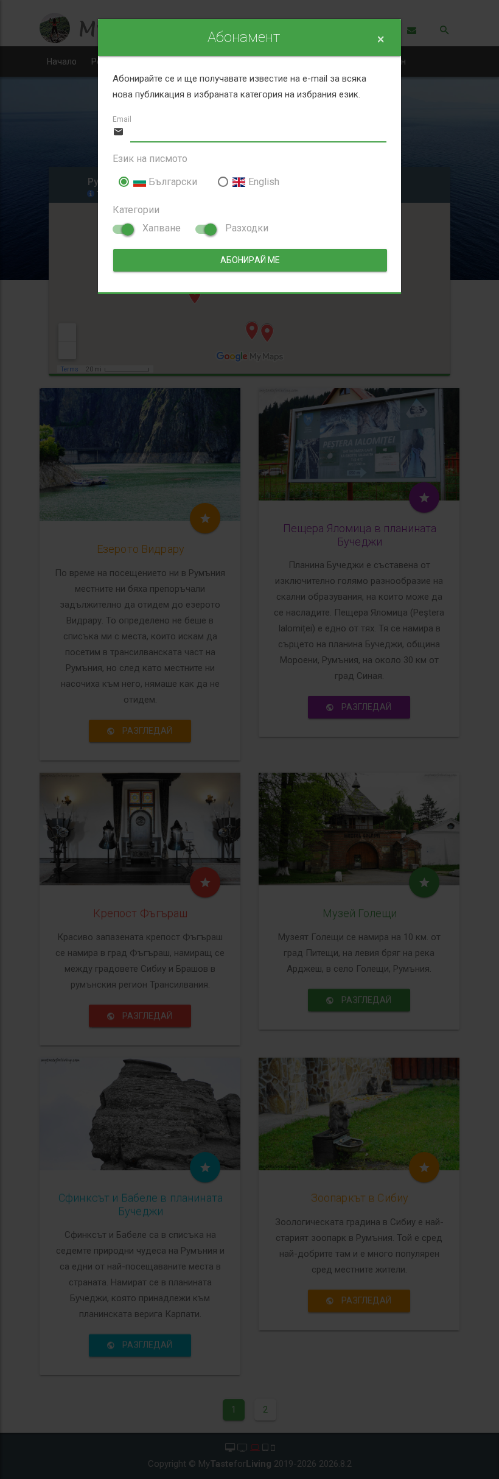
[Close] (380, 39)
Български (171, 182)
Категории (136, 210)
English (262, 182)
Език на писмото (150, 158)
